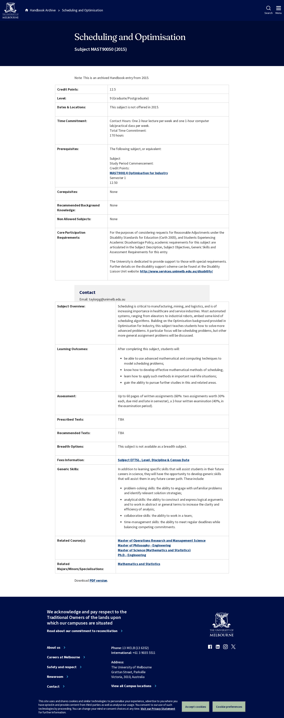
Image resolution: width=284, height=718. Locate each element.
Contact (53, 686)
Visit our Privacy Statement (158, 708)
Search (268, 13)
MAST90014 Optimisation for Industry (139, 173)
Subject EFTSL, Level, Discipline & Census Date (153, 460)
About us (53, 647)
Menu (278, 13)
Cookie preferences (229, 707)
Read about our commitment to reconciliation (82, 631)
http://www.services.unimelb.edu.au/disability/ (176, 271)
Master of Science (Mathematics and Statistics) (154, 550)
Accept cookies (195, 707)
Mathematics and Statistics (139, 564)
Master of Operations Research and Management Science (162, 540)
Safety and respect (62, 667)
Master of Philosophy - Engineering (144, 545)
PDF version (98, 580)
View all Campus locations (131, 686)
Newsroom (55, 677)
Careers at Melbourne (63, 657)
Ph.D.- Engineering (132, 555)
